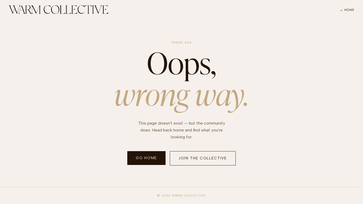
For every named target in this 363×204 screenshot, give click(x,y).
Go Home (146, 158)
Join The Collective (203, 158)
